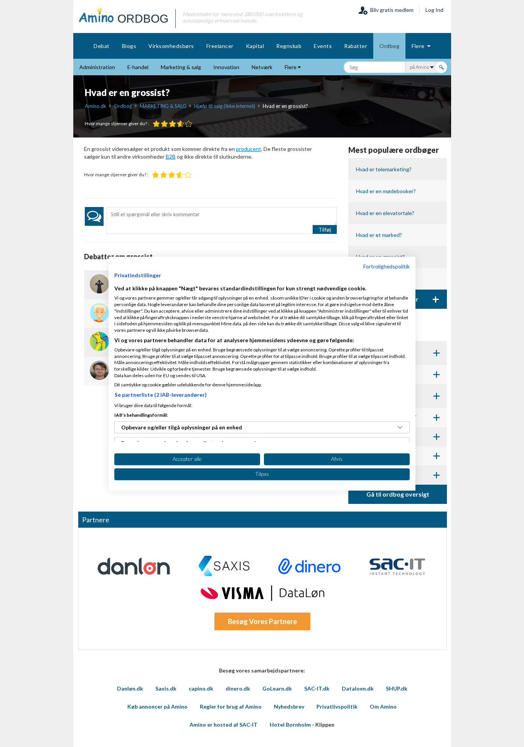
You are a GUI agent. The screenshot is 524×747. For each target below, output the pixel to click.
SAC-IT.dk (317, 688)
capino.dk (201, 688)
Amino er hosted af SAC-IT (223, 724)
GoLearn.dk (277, 688)
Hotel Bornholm (290, 724)
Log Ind (434, 10)
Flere (419, 46)
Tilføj (324, 229)
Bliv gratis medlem (391, 10)
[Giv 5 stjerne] (188, 124)
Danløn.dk (130, 688)
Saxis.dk (165, 688)
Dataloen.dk (358, 688)
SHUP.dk (396, 688)
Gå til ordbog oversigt (397, 494)
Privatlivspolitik (337, 706)
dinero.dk (238, 688)
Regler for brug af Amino (231, 706)
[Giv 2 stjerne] (164, 124)
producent (248, 149)
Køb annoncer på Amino (157, 706)
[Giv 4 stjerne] (180, 124)
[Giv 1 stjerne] (156, 124)
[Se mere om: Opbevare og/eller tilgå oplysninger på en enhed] (400, 427)
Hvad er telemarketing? (384, 169)
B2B (171, 156)
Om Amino (383, 706)
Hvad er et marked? (379, 235)
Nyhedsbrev (289, 706)
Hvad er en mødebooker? (386, 191)
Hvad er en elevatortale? (385, 213)
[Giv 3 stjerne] (172, 124)
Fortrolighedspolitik (386, 266)
